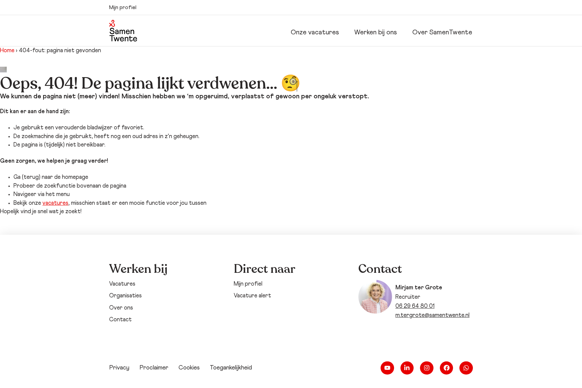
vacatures (55, 203)
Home (7, 51)
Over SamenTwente (442, 32)
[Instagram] (426, 368)
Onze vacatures (315, 32)
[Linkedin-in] (407, 368)
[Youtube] (387, 368)
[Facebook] (446, 368)
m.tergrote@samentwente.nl (432, 315)
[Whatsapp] (466, 368)
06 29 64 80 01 (414, 306)
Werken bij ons (375, 32)
